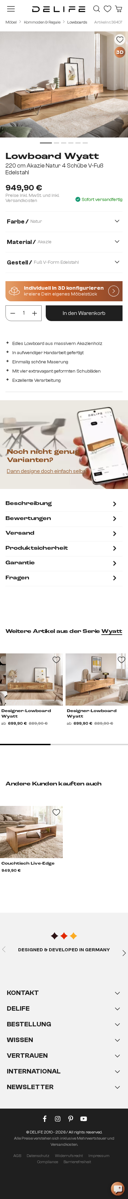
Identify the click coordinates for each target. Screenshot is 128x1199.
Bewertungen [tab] (28, 518)
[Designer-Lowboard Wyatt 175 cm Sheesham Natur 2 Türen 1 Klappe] (31, 679)
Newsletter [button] (30, 1087)
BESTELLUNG (29, 1024)
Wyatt (111, 631)
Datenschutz (38, 1155)
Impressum (99, 1155)
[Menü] (11, 9)
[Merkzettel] (107, 9)
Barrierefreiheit (77, 1161)
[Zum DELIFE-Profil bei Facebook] (44, 1120)
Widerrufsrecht (69, 1155)
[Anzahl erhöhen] (35, 313)
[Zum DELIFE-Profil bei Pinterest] (70, 1120)
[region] (64, 88)
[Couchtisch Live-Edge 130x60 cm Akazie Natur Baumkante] (31, 832)
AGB (17, 1155)
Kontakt (23, 993)
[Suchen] (97, 9)
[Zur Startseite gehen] (58, 9)
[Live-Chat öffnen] (118, 1189)
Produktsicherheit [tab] (36, 548)
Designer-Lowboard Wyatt (26, 714)
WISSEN (20, 1040)
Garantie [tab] (20, 563)
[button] (64, 1047)
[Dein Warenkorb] (118, 9)
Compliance (47, 1161)
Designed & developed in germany (64, 950)
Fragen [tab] (17, 578)
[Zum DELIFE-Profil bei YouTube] (83, 1120)
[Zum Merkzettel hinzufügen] (119, 39)
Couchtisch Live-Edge (28, 864)
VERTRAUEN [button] (27, 1055)
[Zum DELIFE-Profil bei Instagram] (57, 1120)
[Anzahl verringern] (13, 313)
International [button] (34, 1071)
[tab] (61, 504)
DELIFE (18, 1008)
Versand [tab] (19, 533)
